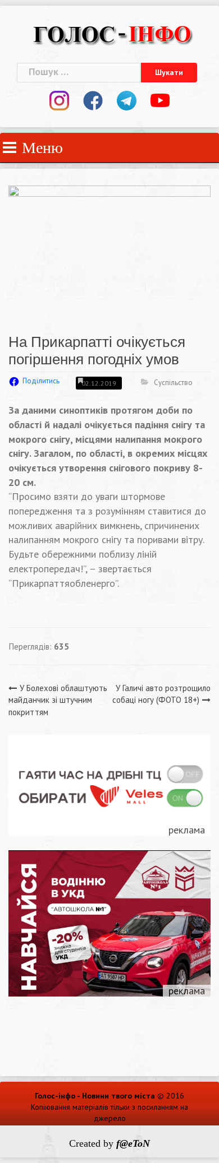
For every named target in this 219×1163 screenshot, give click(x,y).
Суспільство (173, 382)
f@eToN (133, 1143)
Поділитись (41, 381)
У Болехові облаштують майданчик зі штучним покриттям (57, 700)
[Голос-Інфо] (112, 32)
